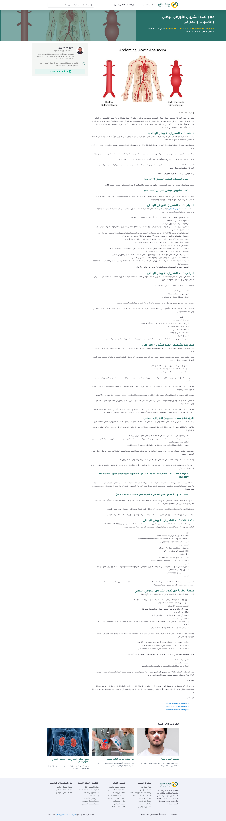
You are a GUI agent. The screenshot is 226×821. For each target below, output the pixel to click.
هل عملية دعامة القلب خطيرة (120, 759)
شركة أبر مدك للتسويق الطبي (66, 815)
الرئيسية (210, 29)
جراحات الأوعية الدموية (175, 29)
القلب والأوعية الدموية (196, 29)
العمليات (149, 5)
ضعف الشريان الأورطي (177, 209)
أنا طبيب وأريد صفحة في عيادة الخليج (154, 814)
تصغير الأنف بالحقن (170, 759)
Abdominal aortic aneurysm (177, 707)
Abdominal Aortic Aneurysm (177, 704)
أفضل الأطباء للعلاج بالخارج (125, 5)
